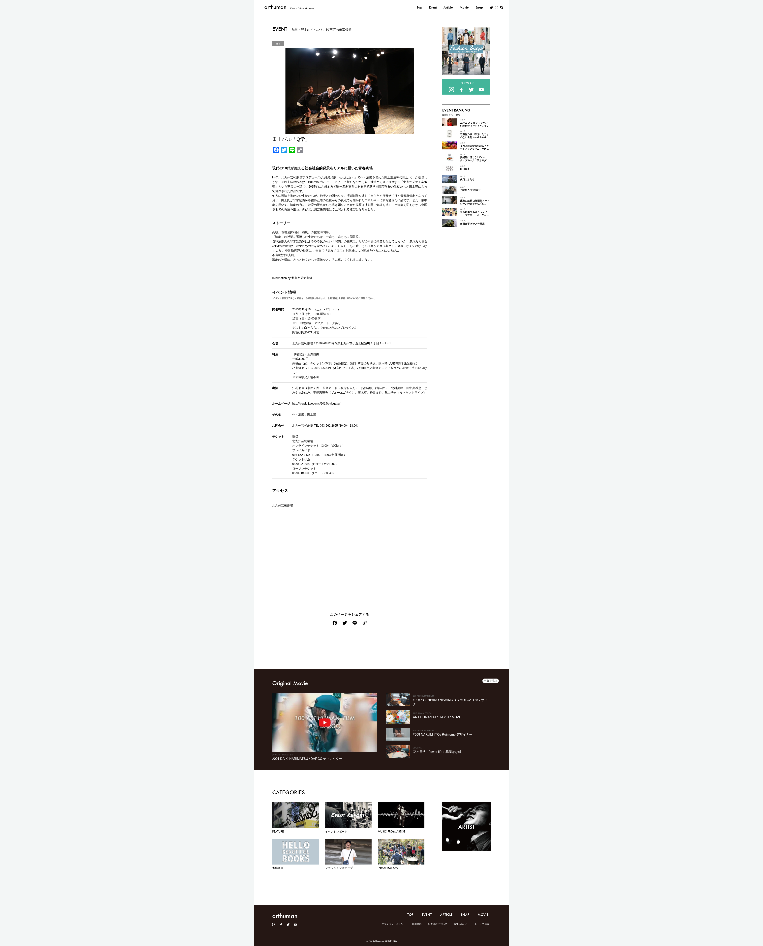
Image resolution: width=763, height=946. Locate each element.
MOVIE (483, 914)
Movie (464, 7)
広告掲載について (437, 924)
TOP (410, 914)
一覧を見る (491, 680)
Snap (479, 7)
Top (419, 7)
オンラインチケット (305, 445)
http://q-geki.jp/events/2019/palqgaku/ (316, 403)
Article (448, 7)
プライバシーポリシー (393, 924)
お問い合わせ (461, 924)
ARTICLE (446, 914)
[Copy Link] (365, 623)
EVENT (427, 914)
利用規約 (416, 924)
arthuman (275, 7)
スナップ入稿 (481, 924)
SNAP (465, 914)
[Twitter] (345, 623)
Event (433, 7)
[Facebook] (335, 623)
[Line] (355, 623)
